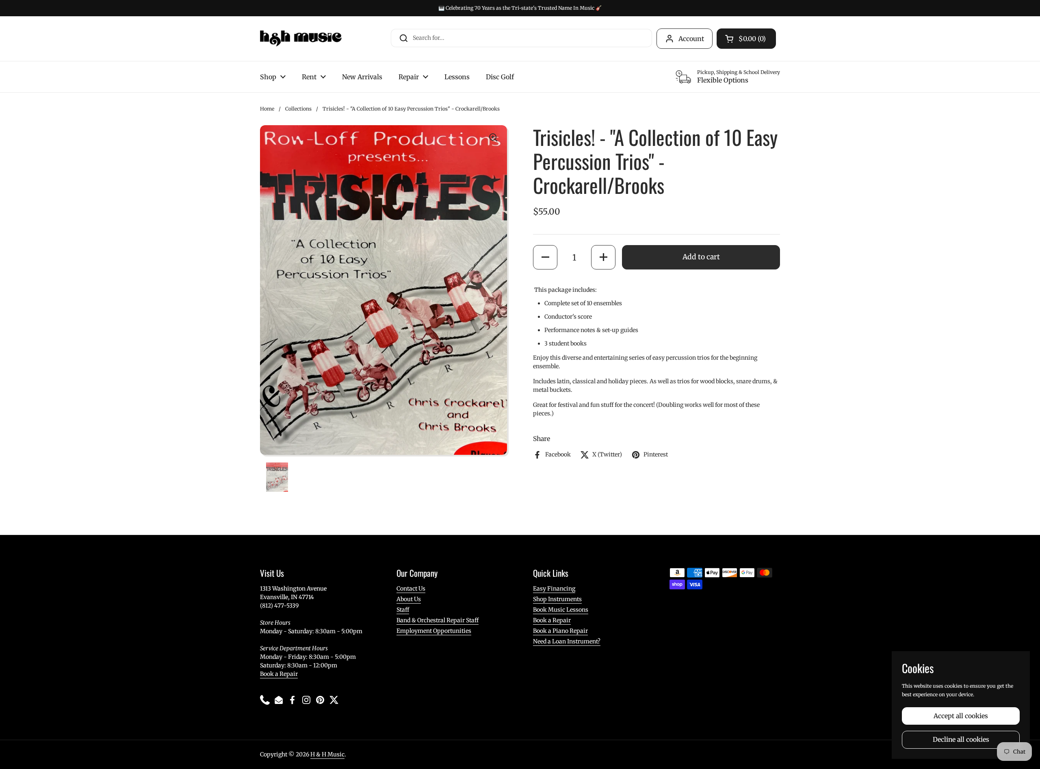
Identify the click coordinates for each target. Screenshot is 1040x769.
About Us (408, 599)
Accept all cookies (961, 716)
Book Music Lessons (560, 609)
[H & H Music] (301, 38)
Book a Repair (279, 674)
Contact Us (410, 588)
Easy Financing (554, 588)
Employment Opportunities (433, 630)
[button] (545, 257)
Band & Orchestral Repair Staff (437, 620)
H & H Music (327, 754)
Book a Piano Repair (560, 630)
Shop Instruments (557, 599)
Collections (298, 109)
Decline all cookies (961, 739)
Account (691, 39)
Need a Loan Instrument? (566, 641)
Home (267, 109)
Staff (402, 609)
